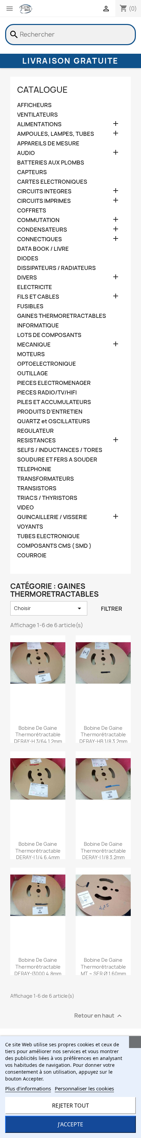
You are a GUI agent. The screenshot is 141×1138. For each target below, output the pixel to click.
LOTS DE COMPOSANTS (49, 335)
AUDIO (26, 153)
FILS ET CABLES (38, 296)
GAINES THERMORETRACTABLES (61, 316)
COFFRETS (31, 210)
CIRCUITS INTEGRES (44, 191)
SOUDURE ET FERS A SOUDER (57, 459)
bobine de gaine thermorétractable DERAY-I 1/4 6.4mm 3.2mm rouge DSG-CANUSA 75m (38, 857)
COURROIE (32, 555)
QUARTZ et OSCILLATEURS (53, 421)
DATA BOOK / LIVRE (43, 249)
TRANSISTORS (36, 488)
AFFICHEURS (34, 105)
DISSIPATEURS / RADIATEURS (56, 268)
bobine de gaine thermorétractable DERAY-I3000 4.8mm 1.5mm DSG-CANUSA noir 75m (38, 973)
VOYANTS (30, 526)
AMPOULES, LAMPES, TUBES (55, 134)
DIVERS (27, 277)
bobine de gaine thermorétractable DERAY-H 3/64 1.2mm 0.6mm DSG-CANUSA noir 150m (37, 741)
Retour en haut (99, 1016)
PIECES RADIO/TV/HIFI (47, 392)
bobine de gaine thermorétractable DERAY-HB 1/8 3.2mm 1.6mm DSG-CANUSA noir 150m (103, 741)
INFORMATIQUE (38, 325)
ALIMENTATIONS (39, 124)
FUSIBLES (30, 306)
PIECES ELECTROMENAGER (54, 383)
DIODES (27, 258)
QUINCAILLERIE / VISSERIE (52, 517)
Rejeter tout (70, 1105)
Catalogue (42, 89)
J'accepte (70, 1124)
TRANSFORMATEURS (45, 478)
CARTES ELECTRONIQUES (52, 181)
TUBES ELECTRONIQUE (48, 536)
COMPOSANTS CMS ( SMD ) (54, 545)
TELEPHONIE (34, 469)
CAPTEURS (32, 172)
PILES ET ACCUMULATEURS (54, 402)
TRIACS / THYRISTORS (47, 498)
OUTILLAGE (32, 373)
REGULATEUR (35, 431)
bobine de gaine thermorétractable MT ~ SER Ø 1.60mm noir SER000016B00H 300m (103, 973)
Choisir (49, 608)
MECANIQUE (34, 344)
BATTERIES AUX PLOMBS (50, 162)
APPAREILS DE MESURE (48, 143)
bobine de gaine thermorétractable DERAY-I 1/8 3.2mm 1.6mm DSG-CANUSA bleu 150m (103, 857)
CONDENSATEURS (42, 229)
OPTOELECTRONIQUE (46, 363)
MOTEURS (31, 354)
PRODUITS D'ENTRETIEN (49, 411)
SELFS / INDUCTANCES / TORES (59, 450)
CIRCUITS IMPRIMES (44, 201)
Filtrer (111, 608)
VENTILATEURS (37, 114)
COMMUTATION (38, 220)
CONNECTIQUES (39, 239)
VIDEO (25, 507)
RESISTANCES (36, 440)
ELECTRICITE (34, 287)
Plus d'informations (28, 1088)
